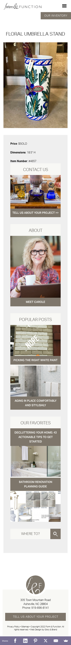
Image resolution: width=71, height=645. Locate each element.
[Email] (56, 640)
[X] (45, 640)
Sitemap (25, 627)
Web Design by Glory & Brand (43, 630)
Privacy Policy (13, 627)
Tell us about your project (35, 616)
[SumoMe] (66, 640)
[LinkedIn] (25, 640)
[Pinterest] (36, 640)
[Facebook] (15, 640)
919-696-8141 (40, 607)
